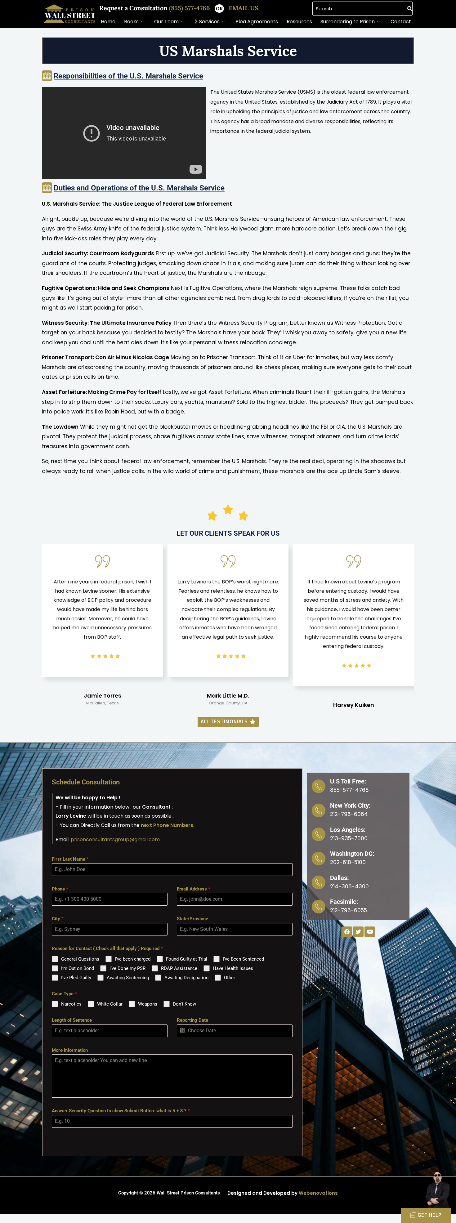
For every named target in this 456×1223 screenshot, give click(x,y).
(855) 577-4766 (190, 8)
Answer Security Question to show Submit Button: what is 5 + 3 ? (121, 1111)
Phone (60, 889)
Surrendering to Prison (347, 21)
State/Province (192, 919)
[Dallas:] (318, 882)
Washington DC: (352, 853)
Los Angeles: (348, 829)
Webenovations (318, 1193)
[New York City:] (318, 810)
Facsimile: (344, 901)
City (58, 919)
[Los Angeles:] (318, 834)
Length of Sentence (72, 1020)
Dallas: (339, 878)
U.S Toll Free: (348, 781)
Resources (299, 21)
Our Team (166, 21)
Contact (401, 21)
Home (108, 21)
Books (131, 21)
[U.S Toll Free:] (318, 786)
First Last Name (70, 859)
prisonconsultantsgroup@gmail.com (115, 839)
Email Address (193, 889)
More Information (70, 1050)
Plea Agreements (256, 21)
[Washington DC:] (318, 858)
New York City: (350, 805)
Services (209, 21)
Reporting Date (192, 1020)
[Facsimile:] (318, 906)
